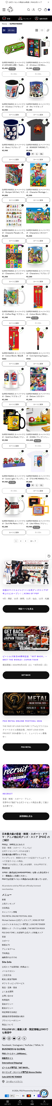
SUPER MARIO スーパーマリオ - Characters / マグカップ (38, 272)
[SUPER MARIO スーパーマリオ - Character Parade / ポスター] (14, 215)
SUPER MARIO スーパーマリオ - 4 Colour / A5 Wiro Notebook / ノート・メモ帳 (38, 64)
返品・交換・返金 (9, 987)
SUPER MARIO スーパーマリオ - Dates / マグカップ (14, 395)
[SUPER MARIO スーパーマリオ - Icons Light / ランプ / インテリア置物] (14, 461)
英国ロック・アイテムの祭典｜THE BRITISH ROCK (23, 928)
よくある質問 (7, 991)
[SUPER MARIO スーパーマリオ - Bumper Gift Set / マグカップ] (14, 175)
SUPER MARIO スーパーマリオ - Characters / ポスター (38, 231)
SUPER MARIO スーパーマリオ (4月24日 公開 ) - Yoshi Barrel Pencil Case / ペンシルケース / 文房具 (14, 64)
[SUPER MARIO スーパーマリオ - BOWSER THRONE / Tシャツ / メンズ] (38, 130)
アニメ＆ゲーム (8, 949)
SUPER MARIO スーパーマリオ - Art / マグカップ (38, 105)
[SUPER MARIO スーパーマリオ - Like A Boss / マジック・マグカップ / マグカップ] (38, 506)
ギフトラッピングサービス (13, 983)
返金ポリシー (7, 1004)
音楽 (4, 937)
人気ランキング (8, 903)
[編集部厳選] (36, 18)
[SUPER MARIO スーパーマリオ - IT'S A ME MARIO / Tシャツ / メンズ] (38, 461)
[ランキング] (20, 18)
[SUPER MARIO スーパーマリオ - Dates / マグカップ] (14, 379)
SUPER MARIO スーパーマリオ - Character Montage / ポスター (38, 191)
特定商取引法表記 (9, 1012)
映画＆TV (6, 945)
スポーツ (5, 941)
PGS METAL (26, 747)
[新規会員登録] (34, 10)
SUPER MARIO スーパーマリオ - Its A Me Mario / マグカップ (14, 522)
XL (42, 154)
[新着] (4, 18)
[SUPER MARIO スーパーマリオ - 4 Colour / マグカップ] (14, 89)
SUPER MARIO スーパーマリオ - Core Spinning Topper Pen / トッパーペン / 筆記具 (38, 354)
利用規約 (5, 1000)
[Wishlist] (40, 10)
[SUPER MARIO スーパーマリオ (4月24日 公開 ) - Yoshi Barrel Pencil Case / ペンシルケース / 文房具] (14, 48)
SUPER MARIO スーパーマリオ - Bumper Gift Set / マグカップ (14, 191)
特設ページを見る (26, 609)
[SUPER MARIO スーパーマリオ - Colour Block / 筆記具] (14, 338)
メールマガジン (8, 971)
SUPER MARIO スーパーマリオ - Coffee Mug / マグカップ (14, 313)
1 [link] (15, 541)
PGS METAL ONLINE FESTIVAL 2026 (17, 916)
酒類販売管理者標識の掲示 (13, 1016)
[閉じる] (48, 2)
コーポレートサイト (14, 1081)
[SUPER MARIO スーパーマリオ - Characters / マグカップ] (38, 256)
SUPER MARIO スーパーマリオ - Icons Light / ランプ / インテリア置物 (14, 477)
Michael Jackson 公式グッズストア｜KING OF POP (23, 920)
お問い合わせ (7, 996)
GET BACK (26, 675)
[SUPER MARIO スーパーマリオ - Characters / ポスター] (38, 215)
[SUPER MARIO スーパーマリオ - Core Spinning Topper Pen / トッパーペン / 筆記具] (38, 338)
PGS (21, 1090)
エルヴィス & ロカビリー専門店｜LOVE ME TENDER (23, 924)
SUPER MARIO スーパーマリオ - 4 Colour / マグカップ (14, 105)
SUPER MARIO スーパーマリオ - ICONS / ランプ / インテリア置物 (38, 435)
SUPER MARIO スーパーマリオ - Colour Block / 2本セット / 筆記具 (38, 313)
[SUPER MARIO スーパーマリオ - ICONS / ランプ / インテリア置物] (38, 419)
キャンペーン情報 (9, 912)
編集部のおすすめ (9, 957)
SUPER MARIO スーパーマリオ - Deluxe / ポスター (38, 395)
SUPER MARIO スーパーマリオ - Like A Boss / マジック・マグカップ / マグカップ (38, 522)
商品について (7, 1024)
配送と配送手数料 (9, 979)
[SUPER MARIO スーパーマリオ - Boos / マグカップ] (14, 130)
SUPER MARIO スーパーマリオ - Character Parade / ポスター (14, 231)
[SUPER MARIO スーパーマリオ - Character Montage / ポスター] (38, 175)
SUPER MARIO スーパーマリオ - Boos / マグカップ (14, 146)
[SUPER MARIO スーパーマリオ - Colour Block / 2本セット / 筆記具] (38, 297)
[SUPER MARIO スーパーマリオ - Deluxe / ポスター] (38, 379)
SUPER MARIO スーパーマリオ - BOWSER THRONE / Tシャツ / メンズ (38, 146)
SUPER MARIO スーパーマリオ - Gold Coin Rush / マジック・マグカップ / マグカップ (14, 435)
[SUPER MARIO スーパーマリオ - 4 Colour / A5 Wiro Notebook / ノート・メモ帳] (38, 48)
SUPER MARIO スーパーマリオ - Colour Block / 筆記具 (14, 354)
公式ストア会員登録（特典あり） (16, 967)
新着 (4, 899)
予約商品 (5, 953)
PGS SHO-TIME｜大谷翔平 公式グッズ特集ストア (22, 932)
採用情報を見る (26, 816)
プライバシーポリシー (11, 1020)
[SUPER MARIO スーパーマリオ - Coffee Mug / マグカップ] (14, 297)
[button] (4, 10)
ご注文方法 (6, 975)
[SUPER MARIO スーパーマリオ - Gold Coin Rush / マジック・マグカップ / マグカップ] (14, 419)
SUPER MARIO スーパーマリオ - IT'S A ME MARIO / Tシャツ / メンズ (38, 477)
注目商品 (5, 908)
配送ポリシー (7, 1008)
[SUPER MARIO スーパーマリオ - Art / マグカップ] (38, 89)
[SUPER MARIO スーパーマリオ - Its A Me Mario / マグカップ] (14, 506)
